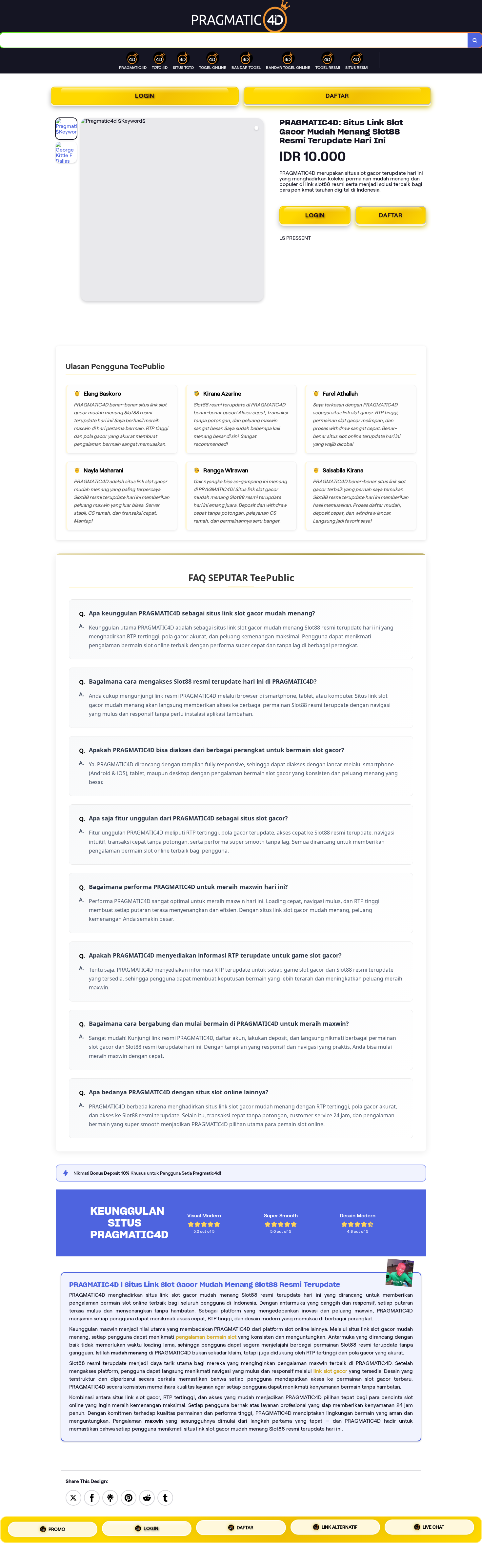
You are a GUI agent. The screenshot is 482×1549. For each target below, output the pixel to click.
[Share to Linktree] (110, 1497)
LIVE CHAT (433, 1528)
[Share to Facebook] (92, 1497)
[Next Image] (258, 210)
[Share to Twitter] (73, 1497)
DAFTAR (337, 96)
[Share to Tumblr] (165, 1497)
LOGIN (144, 96)
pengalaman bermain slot (206, 1337)
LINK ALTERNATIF (339, 1527)
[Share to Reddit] (147, 1497)
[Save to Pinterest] (128, 1497)
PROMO (57, 1527)
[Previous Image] (86, 210)
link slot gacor (330, 1371)
